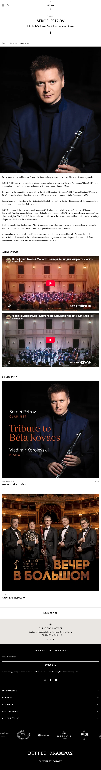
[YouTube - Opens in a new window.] (56, 680)
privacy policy (74, 672)
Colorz (57, 761)
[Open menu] (3, 5)
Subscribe (50, 665)
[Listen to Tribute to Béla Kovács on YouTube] (3, 488)
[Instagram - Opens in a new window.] (45, 680)
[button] (47, 639)
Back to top (50, 613)
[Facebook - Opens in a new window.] (50, 33)
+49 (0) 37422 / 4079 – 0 (50, 635)
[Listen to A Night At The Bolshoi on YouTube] (3, 601)
